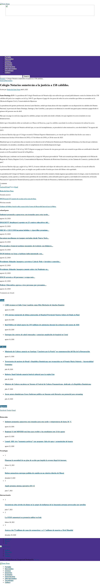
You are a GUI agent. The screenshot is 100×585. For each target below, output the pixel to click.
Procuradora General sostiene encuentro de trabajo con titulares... (26, 246)
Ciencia (8, 61)
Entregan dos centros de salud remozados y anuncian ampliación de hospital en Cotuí (36, 335)
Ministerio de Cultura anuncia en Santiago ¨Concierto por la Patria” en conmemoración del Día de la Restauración (47, 351)
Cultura (7, 72)
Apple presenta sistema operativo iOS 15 (20, 486)
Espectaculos (10, 67)
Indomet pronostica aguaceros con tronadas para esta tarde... (24, 214)
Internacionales (11, 69)
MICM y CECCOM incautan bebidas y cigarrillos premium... (24, 230)
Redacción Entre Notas (13, 89)
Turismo (7, 556)
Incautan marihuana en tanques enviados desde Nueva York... (24, 238)
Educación (8, 552)
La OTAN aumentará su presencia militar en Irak (23, 517)
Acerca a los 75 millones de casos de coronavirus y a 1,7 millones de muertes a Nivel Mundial (39, 530)
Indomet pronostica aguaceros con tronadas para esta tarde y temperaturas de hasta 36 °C (38, 422)
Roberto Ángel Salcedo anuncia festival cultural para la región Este (30, 374)
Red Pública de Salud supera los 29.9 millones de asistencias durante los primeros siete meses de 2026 (42, 325)
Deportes (8, 63)
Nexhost (36, 559)
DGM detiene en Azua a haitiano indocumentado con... (21, 254)
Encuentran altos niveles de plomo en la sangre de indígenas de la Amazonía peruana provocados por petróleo (45, 505)
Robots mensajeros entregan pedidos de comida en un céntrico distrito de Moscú (34, 473)
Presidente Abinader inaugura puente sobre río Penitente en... (24, 269)
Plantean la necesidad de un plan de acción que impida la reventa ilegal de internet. (36, 460)
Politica (7, 554)
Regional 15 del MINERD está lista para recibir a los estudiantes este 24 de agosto (35, 432)
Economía (8, 65)
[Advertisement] (50, 37)
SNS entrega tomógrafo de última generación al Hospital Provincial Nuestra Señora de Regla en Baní (42, 315)
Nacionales (9, 59)
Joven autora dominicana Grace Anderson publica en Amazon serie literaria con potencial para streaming (44, 394)
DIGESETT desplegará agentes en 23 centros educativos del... (24, 222)
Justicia (2, 80)
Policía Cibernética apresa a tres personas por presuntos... (23, 285)
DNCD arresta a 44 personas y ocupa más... (17, 277)
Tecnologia (9, 70)
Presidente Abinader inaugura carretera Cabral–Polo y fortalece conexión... (30, 261)
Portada (8, 57)
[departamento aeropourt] (50, 15)
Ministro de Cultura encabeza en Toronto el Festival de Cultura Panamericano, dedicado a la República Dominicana (48, 384)
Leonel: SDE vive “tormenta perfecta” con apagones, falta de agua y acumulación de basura (39, 441)
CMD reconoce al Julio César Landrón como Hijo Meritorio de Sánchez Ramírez (34, 305)
